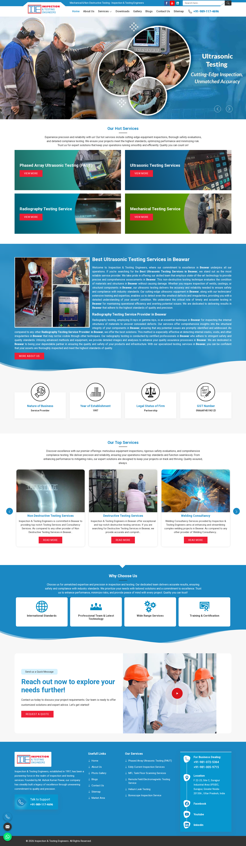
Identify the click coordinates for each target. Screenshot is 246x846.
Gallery (137, 11)
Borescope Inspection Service (144, 795)
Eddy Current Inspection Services (146, 766)
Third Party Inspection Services (195, 515)
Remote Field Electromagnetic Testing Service (149, 781)
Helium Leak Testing (139, 789)
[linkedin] (177, 3)
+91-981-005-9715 (206, 767)
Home (75, 11)
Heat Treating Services (123, 515)
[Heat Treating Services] (123, 490)
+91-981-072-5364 (206, 762)
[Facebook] (166, 3)
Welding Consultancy (50, 515)
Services (103, 11)
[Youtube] (172, 3)
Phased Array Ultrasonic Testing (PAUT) (150, 760)
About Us (88, 11)
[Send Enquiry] (7, 827)
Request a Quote (37, 714)
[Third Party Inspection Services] (195, 490)
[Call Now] (7, 816)
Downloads (123, 11)
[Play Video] (177, 693)
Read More (50, 540)
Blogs (149, 11)
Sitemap (179, 11)
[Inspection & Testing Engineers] (41, 10)
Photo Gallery (99, 773)
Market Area (98, 797)
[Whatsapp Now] (7, 837)
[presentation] (9, 511)
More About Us (29, 356)
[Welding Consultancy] (50, 490)
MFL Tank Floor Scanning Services (147, 773)
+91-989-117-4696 (206, 11)
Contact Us (163, 11)
